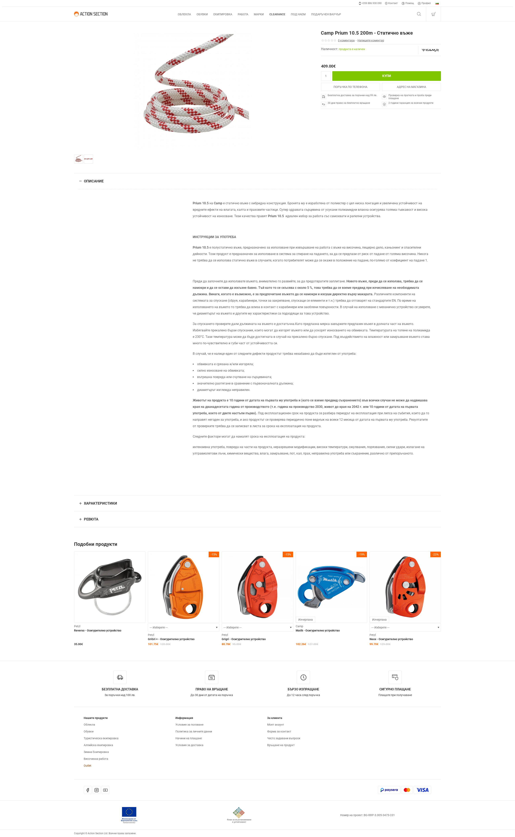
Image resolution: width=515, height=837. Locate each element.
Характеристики (100, 503)
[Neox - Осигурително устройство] (405, 587)
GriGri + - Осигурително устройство (171, 639)
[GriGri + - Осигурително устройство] (183, 587)
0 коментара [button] (346, 40)
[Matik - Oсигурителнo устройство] (331, 587)
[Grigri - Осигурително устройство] (257, 587)
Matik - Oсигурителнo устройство (318, 630)
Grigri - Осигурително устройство (244, 639)
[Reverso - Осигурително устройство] (109, 587)
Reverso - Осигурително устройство (97, 630)
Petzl (77, 626)
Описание (94, 181)
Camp (299, 626)
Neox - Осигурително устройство (391, 639)
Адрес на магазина (411, 86)
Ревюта (91, 519)
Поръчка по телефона (350, 86)
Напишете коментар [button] (370, 40)
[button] (386, 76)
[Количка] (433, 14)
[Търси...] (419, 14)
